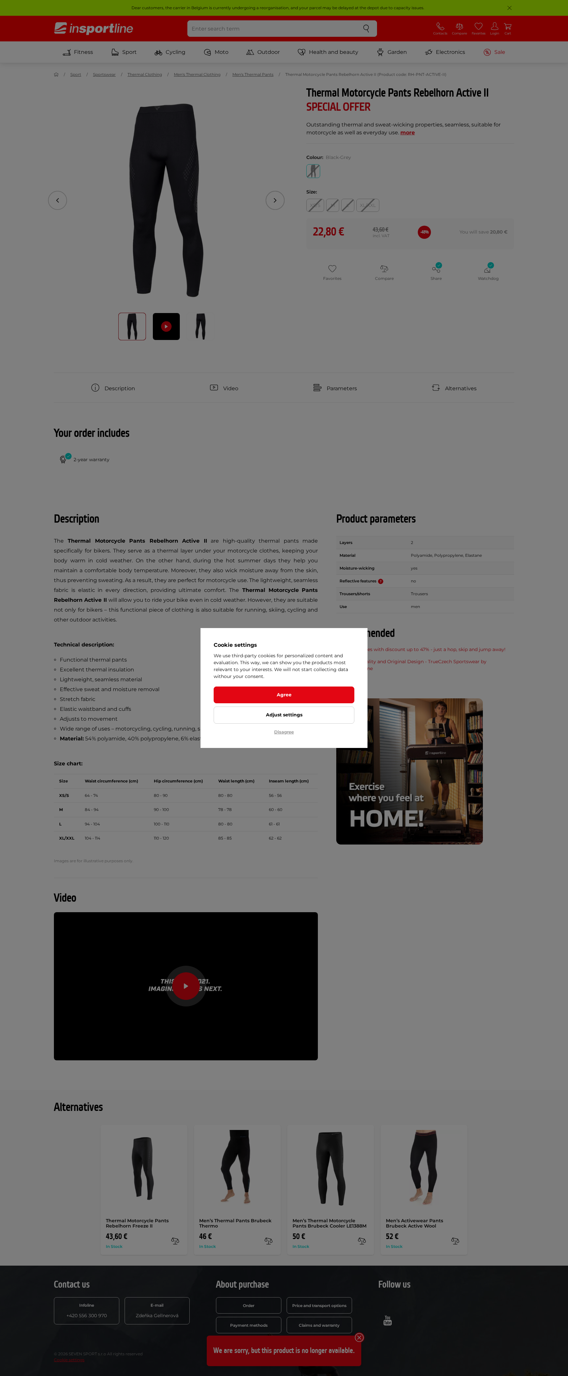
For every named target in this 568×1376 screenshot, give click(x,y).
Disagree (284, 731)
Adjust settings (284, 715)
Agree (284, 695)
